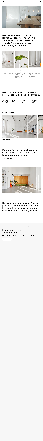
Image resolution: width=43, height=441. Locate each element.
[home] (3, 1)
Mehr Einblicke (6, 139)
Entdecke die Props (7, 158)
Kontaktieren (7, 239)
